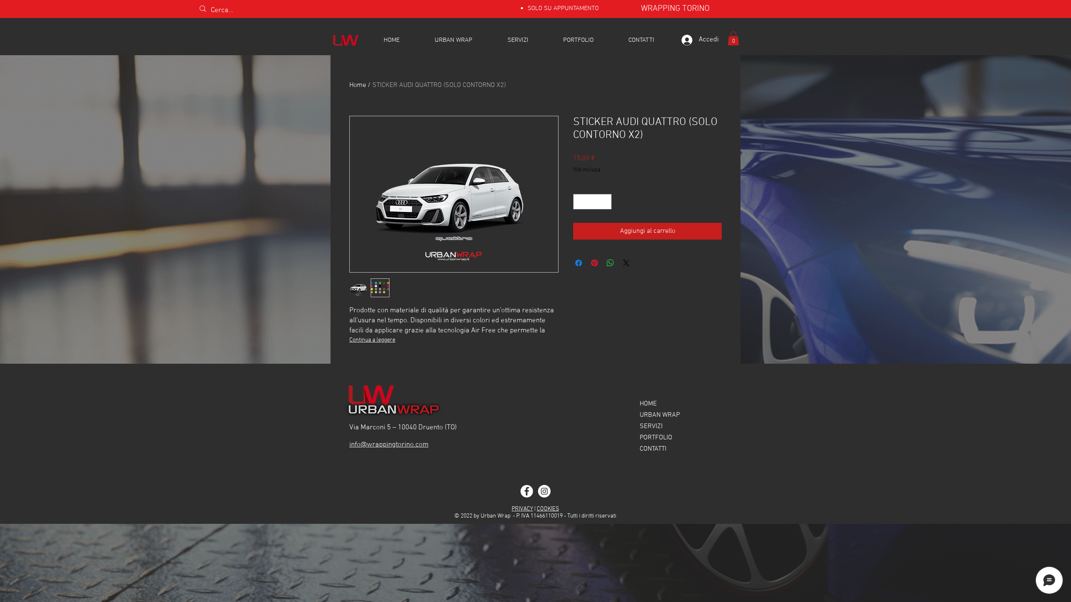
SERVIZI (651, 426)
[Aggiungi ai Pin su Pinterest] (594, 263)
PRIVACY (522, 509)
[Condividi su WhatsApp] (610, 263)
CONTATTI (653, 449)
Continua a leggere (372, 340)
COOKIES (548, 509)
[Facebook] (526, 491)
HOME (648, 404)
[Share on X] (626, 263)
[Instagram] (544, 491)
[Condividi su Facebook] (579, 263)
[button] (733, 38)
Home (357, 85)
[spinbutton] (592, 201)
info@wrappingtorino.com (388, 445)
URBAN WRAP (660, 415)
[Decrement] (579, 201)
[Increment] (605, 201)
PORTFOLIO (656, 438)
